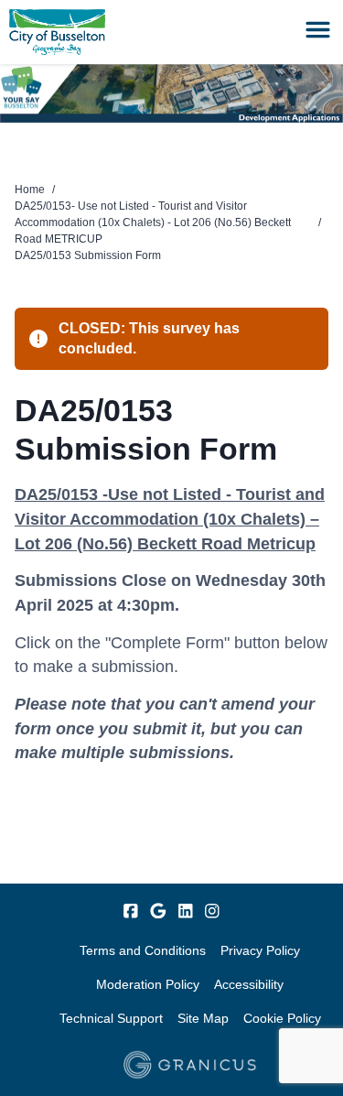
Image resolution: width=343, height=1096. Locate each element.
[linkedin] (185, 911)
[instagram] (212, 911)
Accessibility (249, 984)
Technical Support (111, 1018)
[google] (158, 911)
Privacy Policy (260, 950)
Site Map (203, 1018)
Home (30, 189)
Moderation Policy (147, 984)
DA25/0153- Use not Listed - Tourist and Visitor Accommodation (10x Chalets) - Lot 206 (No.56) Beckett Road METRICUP (153, 222)
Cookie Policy (282, 1018)
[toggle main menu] (318, 30)
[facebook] (131, 911)
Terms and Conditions (143, 950)
